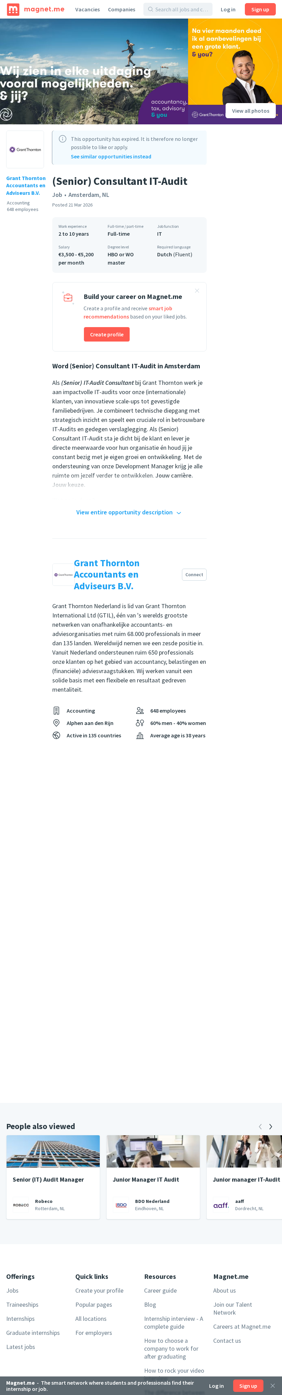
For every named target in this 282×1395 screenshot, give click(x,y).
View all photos (250, 110)
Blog (150, 1304)
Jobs (12, 1290)
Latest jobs (20, 1347)
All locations (91, 1319)
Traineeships (22, 1304)
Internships (20, 1319)
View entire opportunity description (124, 512)
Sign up (260, 9)
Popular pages (93, 1304)
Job (57, 195)
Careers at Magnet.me (242, 1326)
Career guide (160, 1290)
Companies (121, 9)
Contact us (227, 1340)
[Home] (35, 9)
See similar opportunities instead (111, 156)
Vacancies (87, 9)
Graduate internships (33, 1333)
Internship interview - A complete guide (173, 1322)
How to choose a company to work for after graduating (171, 1348)
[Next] (270, 1126)
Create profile (106, 334)
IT (159, 233)
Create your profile (99, 1290)
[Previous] (260, 1126)
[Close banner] (197, 291)
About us (224, 1290)
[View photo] (94, 71)
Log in (228, 9)
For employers (93, 1333)
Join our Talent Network (232, 1308)
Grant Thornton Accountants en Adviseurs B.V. (26, 185)
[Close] (272, 1385)
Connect (194, 574)
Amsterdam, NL (88, 195)
